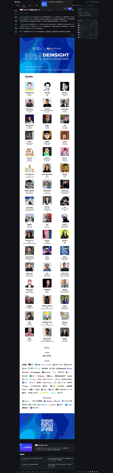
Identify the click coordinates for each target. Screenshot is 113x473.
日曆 (37, 5)
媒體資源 (28, 471)
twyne (80, 37)
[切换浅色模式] (95, 2)
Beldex (81, 25)
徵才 (52, 471)
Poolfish (81, 32)
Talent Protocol (82, 30)
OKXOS (80, 12)
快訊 (24, 5)
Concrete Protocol (82, 27)
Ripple (81, 34)
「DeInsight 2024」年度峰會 (84, 15)
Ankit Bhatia (86, 12)
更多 (95, 20)
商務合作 (38, 471)
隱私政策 (43, 471)
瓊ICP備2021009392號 (81, 471)
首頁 (18, 5)
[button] (97, 2)
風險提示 (48, 471)
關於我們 (23, 471)
